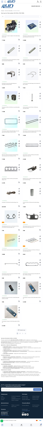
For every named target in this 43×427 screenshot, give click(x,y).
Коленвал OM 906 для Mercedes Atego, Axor (10, 202)
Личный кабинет (25, 405)
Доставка (3, 398)
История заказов (35, 405)
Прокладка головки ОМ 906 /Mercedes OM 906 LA (10, 322)
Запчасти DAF (25, 396)
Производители (4, 405)
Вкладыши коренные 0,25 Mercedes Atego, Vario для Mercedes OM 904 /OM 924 (32, 36)
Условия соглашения (15, 396)
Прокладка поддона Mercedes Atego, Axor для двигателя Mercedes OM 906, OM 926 (10, 131)
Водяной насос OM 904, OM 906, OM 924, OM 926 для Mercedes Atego (32, 179)
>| (25, 333)
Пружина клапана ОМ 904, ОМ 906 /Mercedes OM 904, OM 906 (10, 298)
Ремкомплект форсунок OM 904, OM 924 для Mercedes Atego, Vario (31, 250)
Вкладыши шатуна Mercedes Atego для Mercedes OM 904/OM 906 (9, 84)
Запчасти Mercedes (26, 399)
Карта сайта (13, 406)
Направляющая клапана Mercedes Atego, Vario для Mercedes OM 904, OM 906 (32, 60)
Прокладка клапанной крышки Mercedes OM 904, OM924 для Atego (31, 274)
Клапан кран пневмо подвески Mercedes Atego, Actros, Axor (11, 36)
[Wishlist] (19, 27)
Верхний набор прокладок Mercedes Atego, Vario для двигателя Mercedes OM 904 (10, 155)
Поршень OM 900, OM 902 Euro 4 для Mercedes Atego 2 (10, 108)
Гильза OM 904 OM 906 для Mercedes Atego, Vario (31, 203)
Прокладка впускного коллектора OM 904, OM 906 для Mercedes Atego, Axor (32, 227)
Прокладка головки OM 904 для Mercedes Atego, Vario (10, 179)
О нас (2, 396)
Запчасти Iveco (35, 399)
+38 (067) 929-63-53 (35, 6)
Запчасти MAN (25, 398)
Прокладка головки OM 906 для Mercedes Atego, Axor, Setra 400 (31, 155)
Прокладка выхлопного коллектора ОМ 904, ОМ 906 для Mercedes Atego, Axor (10, 227)
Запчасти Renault (35, 396)
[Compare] (19, 25)
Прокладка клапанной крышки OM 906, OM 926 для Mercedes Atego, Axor (11, 274)
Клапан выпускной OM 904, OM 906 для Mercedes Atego (30, 108)
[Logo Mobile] (11, 1)
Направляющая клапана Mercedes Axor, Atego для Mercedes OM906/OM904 (10, 60)
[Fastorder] (19, 22)
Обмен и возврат (15, 400)
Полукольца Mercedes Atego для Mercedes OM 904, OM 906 (31, 84)
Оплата (2, 399)
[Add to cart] (19, 40)
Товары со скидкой (15, 405)
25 (2, 16)
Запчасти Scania (35, 397)
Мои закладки (35, 406)
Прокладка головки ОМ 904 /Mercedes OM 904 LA (32, 298)
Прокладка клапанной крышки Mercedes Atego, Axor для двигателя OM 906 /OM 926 (32, 131)
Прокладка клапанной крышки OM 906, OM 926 (11, 249)
